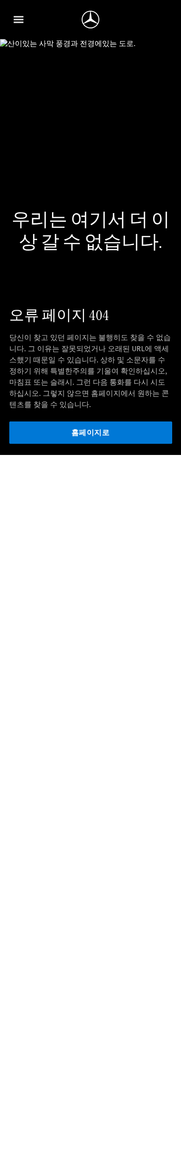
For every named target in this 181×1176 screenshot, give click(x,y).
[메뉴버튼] (18, 19)
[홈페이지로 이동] (90, 19)
